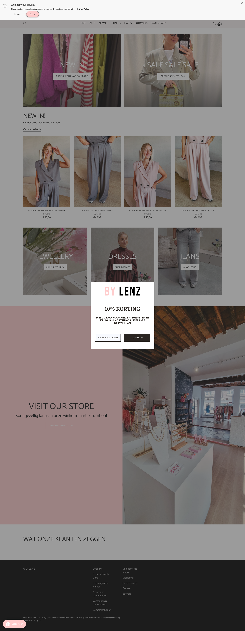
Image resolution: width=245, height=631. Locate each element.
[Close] (242, 2)
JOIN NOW (137, 337)
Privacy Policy (83, 9)
